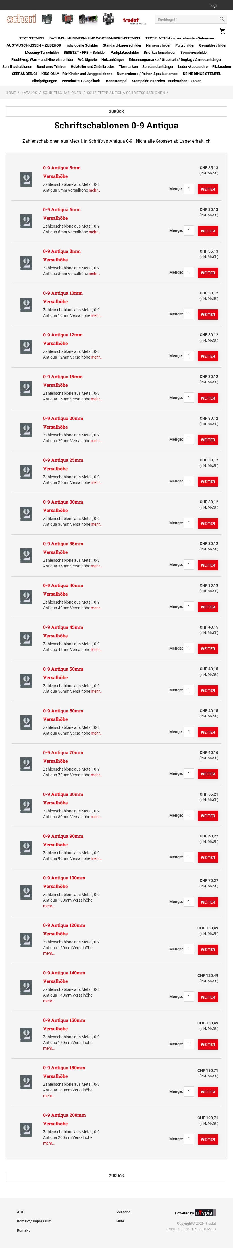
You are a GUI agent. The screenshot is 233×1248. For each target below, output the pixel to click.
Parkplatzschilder (125, 52)
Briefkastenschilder (160, 52)
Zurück (116, 111)
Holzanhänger (112, 59)
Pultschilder (185, 45)
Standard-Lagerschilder (122, 45)
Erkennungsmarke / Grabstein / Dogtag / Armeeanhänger (175, 59)
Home (11, 93)
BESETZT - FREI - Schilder (85, 52)
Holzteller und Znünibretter (92, 67)
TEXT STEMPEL (32, 38)
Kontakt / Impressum (34, 1221)
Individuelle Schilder (82, 45)
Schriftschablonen (17, 67)
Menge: (176, 188)
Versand (123, 1212)
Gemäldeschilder (213, 45)
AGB (20, 1212)
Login (213, 6)
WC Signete (87, 59)
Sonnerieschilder (194, 52)
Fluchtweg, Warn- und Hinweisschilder (42, 59)
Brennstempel (116, 81)
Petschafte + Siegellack (81, 81)
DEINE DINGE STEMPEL (202, 74)
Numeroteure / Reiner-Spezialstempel (147, 74)
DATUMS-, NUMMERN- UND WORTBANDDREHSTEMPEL (95, 38)
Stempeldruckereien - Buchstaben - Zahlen (166, 81)
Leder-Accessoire (193, 67)
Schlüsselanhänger (158, 67)
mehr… (94, 190)
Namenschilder (158, 45)
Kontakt (23, 1230)
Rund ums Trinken (51, 67)
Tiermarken (128, 67)
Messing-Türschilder (42, 52)
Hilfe (120, 1221)
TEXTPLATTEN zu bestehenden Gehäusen (179, 38)
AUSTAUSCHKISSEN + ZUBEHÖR (34, 45)
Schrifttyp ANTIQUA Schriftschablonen (126, 93)
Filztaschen (221, 67)
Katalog (29, 93)
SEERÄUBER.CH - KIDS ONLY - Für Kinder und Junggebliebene (62, 74)
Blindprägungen (44, 81)
